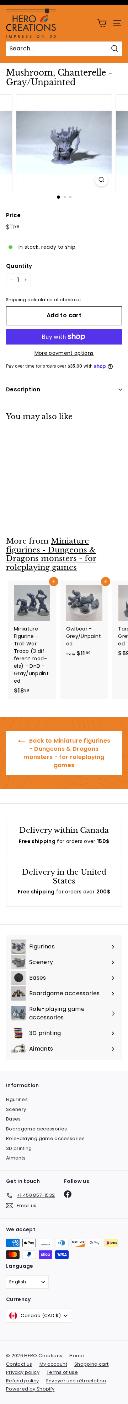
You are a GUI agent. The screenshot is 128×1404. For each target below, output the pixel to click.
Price (13, 215)
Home (76, 1355)
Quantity (19, 266)
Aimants (16, 1158)
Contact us (19, 1364)
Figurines (17, 1099)
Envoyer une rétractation (76, 1380)
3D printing (19, 1148)
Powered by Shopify (30, 1389)
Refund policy (22, 1380)
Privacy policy (22, 1372)
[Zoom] (101, 179)
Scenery (16, 1109)
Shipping (16, 300)
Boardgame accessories (36, 1128)
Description (23, 389)
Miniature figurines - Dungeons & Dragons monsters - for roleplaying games (51, 554)
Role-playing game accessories (45, 1138)
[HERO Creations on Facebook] (67, 1194)
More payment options (64, 353)
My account (53, 1364)
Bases (13, 1119)
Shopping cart (91, 1364)
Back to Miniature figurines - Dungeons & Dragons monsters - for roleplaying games (66, 753)
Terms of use (62, 1372)
